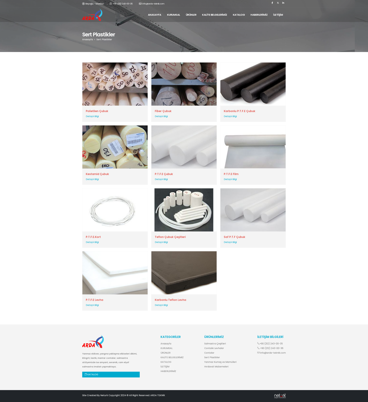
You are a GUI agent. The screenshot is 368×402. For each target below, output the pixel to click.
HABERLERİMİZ (259, 15)
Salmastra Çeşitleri (215, 343)
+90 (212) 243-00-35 (122, 3)
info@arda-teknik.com (153, 3)
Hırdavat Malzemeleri (216, 366)
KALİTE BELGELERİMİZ (214, 15)
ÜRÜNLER (191, 15)
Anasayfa (87, 39)
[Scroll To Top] (363, 399)
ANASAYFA (154, 15)
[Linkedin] (283, 4)
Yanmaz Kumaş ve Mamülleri (220, 362)
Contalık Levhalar (214, 348)
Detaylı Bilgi (92, 116)
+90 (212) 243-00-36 (271, 348)
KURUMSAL (173, 15)
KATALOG (239, 15)
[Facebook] (272, 4)
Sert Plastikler (104, 39)
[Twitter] (277, 4)
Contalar (209, 352)
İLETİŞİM (278, 15)
